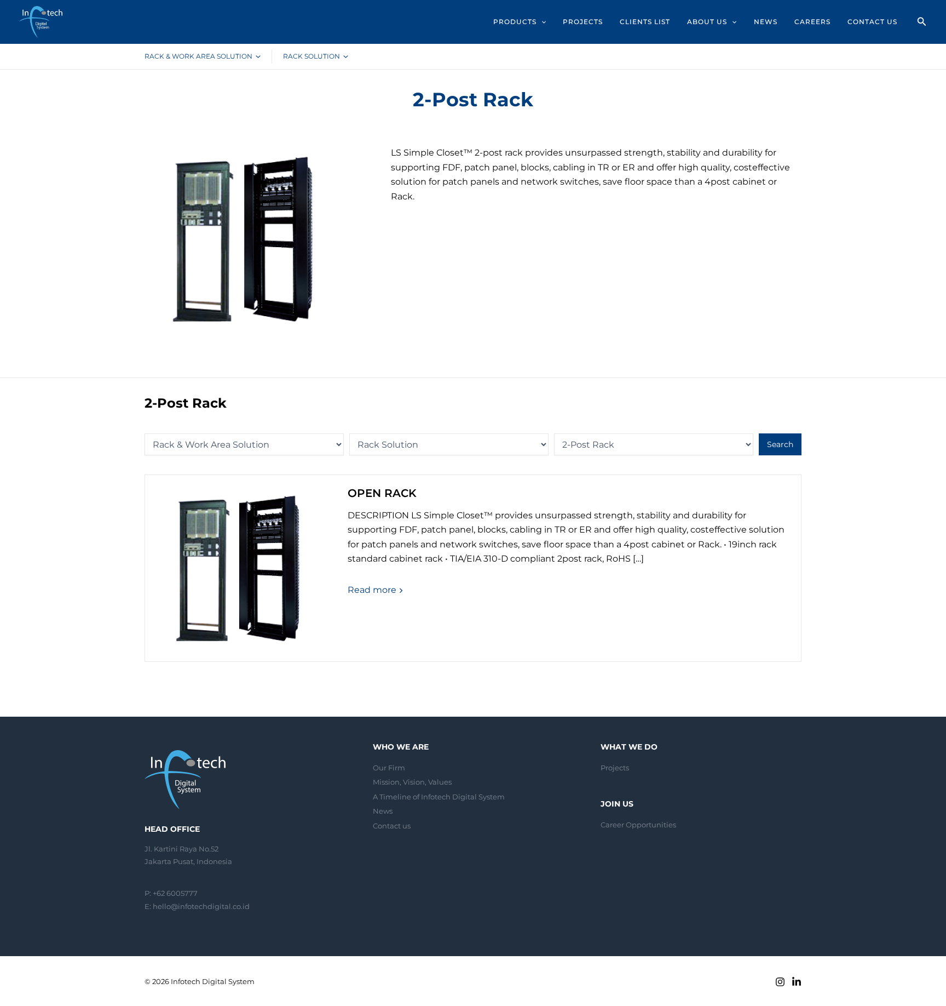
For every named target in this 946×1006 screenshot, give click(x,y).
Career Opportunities (638, 824)
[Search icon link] (922, 23)
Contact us (392, 825)
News (383, 811)
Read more (373, 590)
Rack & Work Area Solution (198, 56)
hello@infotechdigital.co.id (201, 906)
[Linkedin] (796, 982)
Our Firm (389, 767)
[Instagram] (780, 982)
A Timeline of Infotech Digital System (439, 796)
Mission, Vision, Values (412, 782)
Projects (615, 767)
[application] (541, 22)
